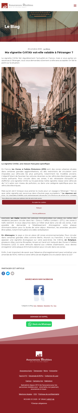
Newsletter (47, 306)
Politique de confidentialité (48, 394)
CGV (35, 394)
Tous (55, 306)
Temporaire (37, 371)
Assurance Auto (26, 371)
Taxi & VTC (23, 376)
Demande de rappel (39, 317)
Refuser (39, 208)
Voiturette (53, 371)
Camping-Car (38, 381)
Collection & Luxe (51, 376)
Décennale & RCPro (36, 376)
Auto (35, 306)
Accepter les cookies (39, 202)
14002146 (50, 399)
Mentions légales (25, 394)
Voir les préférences (39, 213)
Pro (52, 306)
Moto (46, 371)
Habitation (40, 306)
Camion (28, 381)
